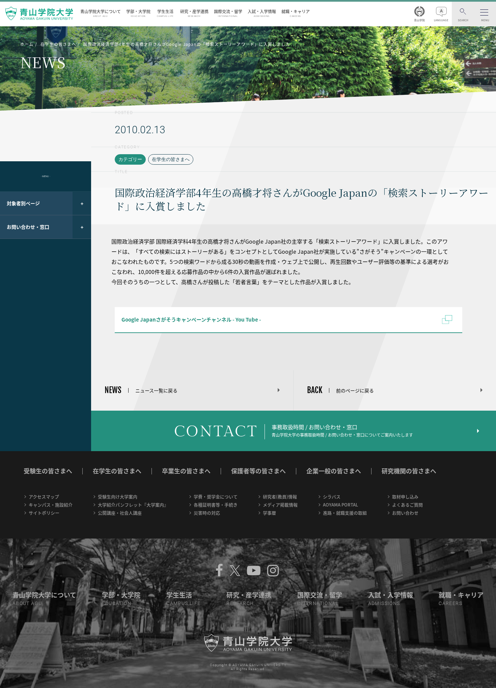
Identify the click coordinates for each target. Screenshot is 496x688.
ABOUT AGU (27, 603)
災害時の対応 (207, 513)
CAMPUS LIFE (183, 603)
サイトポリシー (44, 513)
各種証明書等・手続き (216, 504)
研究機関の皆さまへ (409, 470)
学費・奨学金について (216, 496)
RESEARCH (240, 603)
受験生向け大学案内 (117, 496)
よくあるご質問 (407, 504)
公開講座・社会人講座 (120, 513)
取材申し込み (405, 496)
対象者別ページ (23, 203)
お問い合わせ (405, 513)
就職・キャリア (295, 13)
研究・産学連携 (194, 13)
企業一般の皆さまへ (333, 470)
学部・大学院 (138, 13)
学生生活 (165, 13)
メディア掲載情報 (280, 504)
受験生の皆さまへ (48, 470)
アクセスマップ (44, 496)
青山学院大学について (100, 13)
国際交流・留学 (228, 13)
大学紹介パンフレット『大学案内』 (133, 504)
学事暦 (269, 513)
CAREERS (450, 603)
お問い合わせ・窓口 (28, 226)
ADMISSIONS (384, 603)
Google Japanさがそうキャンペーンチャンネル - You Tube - (191, 319)
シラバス (331, 496)
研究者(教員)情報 (280, 496)
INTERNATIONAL (317, 603)
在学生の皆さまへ (171, 159)
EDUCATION (116, 603)
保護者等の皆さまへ (258, 470)
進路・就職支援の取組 (345, 513)
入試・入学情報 (262, 13)
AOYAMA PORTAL (340, 504)
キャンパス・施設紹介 (51, 504)
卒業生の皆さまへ (186, 470)
